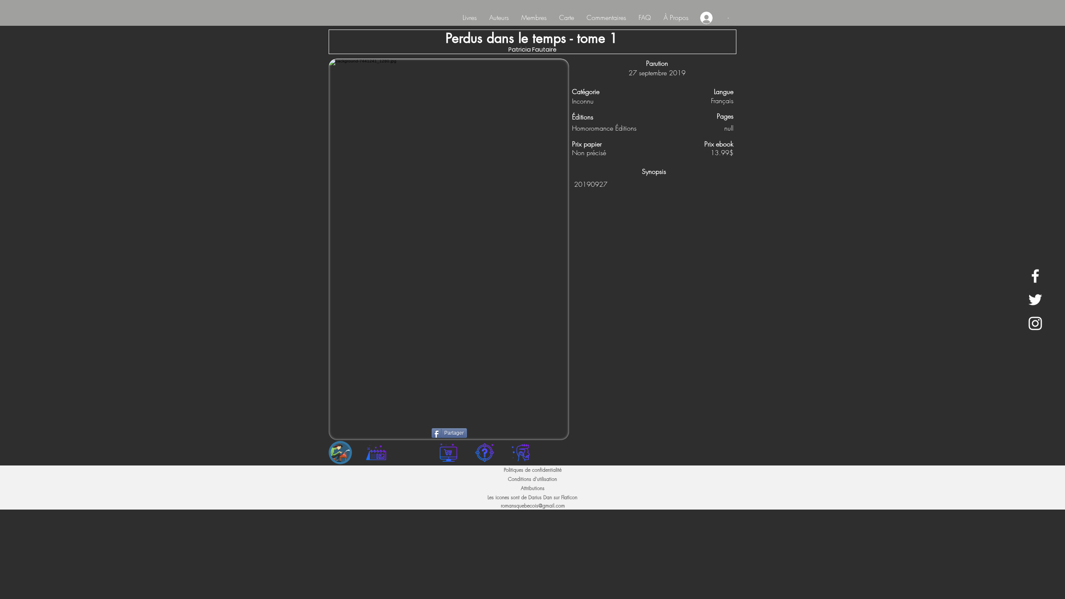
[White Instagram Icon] (1035, 323)
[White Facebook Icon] (1035, 276)
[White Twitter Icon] (1035, 300)
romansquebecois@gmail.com (533, 505)
